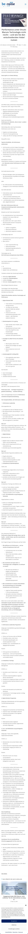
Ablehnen (14, 925)
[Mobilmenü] (25, 4)
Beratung (15, 46)
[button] (26, 905)
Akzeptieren (14, 921)
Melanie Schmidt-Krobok (8, 45)
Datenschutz (15, 932)
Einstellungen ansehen (14, 929)
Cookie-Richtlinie (8, 932)
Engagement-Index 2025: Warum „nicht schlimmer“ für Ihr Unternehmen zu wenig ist (14, 898)
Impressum (20, 932)
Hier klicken (4, 873)
